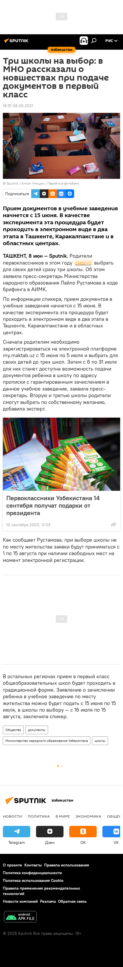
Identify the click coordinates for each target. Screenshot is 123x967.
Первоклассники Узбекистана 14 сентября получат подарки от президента (53, 505)
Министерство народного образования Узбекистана (46, 740)
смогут (83, 262)
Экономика (88, 816)
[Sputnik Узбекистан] (17, 42)
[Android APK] (20, 917)
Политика (39, 816)
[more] (113, 524)
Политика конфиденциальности (32, 872)
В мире (62, 816)
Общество (13, 730)
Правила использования (66, 865)
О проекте (12, 865)
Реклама (48, 901)
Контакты (33, 865)
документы (36, 730)
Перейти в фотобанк (63, 183)
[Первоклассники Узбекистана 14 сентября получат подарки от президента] (61, 454)
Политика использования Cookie (33, 880)
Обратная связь (72, 901)
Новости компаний (20, 901)
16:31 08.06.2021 (18, 105)
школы (100, 740)
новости (12, 816)
